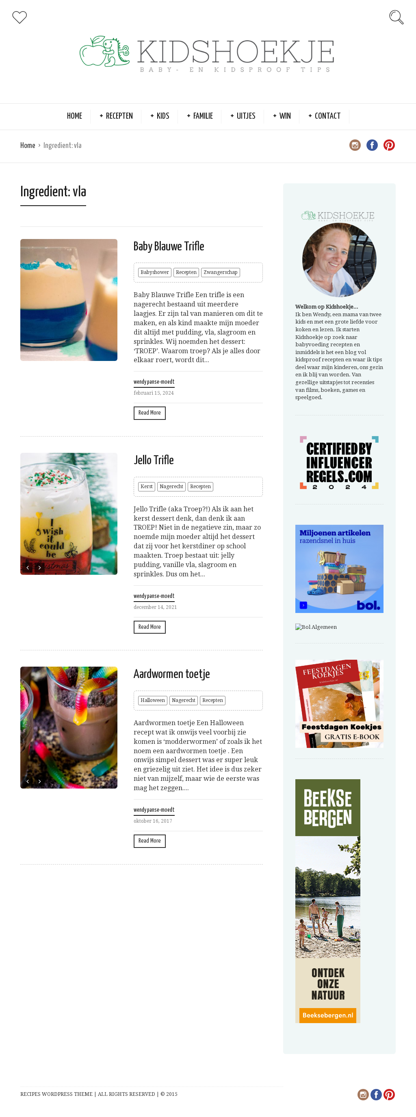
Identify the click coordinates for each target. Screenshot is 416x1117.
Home (74, 116)
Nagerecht (171, 486)
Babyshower (155, 272)
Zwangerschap (221, 272)
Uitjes (246, 116)
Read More (150, 413)
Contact (328, 116)
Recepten (119, 116)
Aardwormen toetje (172, 674)
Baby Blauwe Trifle (169, 247)
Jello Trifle (154, 460)
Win (285, 116)
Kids (163, 116)
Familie (203, 116)
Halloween (153, 700)
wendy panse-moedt (154, 382)
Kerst (147, 486)
